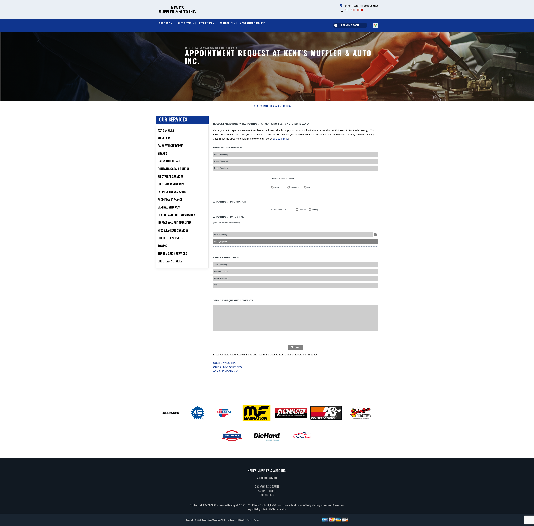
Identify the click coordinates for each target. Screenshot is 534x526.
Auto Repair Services (267, 477)
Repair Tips (205, 23)
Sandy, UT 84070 (229, 47)
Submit (296, 347)
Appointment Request (252, 23)
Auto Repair (184, 23)
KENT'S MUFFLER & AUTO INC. (272, 105)
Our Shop (164, 23)
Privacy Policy (253, 519)
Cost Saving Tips (224, 363)
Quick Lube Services (227, 367)
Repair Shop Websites (211, 519)
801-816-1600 (354, 9)
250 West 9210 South (210, 47)
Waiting (315, 210)
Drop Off (302, 210)
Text (309, 187)
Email (276, 187)
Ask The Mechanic (225, 371)
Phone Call (295, 187)
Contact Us (226, 23)
